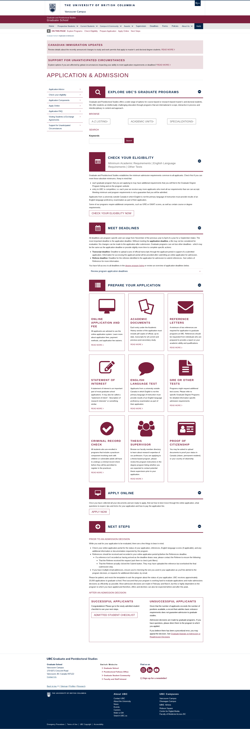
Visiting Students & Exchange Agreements (61, 118)
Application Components (59, 100)
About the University (122, 701)
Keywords (94, 136)
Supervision (141, 26)
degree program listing (134, 265)
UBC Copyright (85, 724)
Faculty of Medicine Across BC (173, 714)
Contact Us (52, 677)
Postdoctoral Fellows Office (116, 672)
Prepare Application (108, 31)
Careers (117, 710)
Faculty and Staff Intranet (115, 679)
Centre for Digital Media (169, 711)
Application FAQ (56, 111)
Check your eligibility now (111, 213)
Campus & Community (109, 26)
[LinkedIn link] (150, 670)
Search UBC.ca (120, 716)
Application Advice (56, 89)
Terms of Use (72, 724)
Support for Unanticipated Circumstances (59, 127)
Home (51, 26)
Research (81, 686)
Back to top (52, 686)
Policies (175, 26)
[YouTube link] (157, 670)
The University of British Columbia (52, 7)
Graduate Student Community (117, 675)
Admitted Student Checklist (114, 615)
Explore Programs (74, 31)
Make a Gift (119, 713)
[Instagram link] (143, 670)
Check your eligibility (57, 95)
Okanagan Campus (168, 701)
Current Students (87, 26)
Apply (198, 26)
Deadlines (154, 26)
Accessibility (98, 724)
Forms (165, 26)
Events (117, 707)
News (116, 704)
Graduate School (52, 36)
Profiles (72, 686)
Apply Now (99, 511)
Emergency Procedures (56, 724)
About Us (185, 26)
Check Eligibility (91, 31)
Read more (167, 49)
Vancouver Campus (168, 698)
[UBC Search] (198, 3)
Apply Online (123, 31)
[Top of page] (49, 31)
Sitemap (64, 686)
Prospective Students (66, 26)
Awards (127, 26)
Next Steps (135, 31)
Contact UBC (119, 698)
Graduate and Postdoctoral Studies (125, 659)
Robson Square (166, 708)
